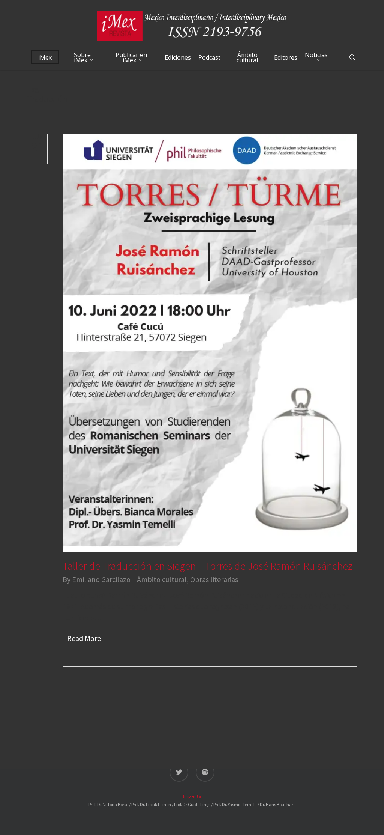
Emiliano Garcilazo (101, 579)
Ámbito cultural (162, 579)
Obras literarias (214, 579)
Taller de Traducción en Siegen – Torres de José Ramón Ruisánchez (207, 566)
